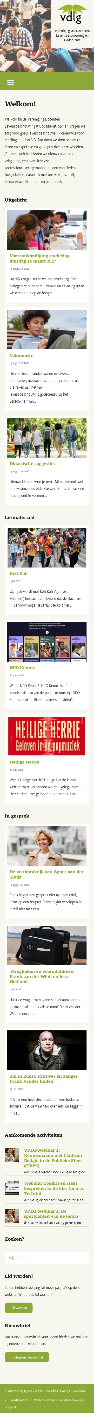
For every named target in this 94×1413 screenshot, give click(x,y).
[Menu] (10, 82)
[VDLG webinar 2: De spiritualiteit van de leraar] (12, 1215)
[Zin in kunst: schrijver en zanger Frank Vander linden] (47, 1075)
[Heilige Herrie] (47, 759)
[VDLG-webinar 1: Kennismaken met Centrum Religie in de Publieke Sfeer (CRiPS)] (12, 1154)
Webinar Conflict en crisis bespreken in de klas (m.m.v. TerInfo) (54, 1188)
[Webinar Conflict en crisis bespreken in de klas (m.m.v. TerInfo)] (12, 1187)
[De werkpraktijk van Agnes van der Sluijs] (47, 871)
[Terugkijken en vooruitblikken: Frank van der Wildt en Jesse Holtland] (47, 973)
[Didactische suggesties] (47, 460)
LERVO (34, 1400)
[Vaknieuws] (47, 359)
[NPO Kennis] (47, 664)
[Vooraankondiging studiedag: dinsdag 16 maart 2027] (47, 255)
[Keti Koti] (47, 570)
